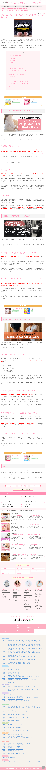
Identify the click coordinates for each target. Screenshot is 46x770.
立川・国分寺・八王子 (20, 649)
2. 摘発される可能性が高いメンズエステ (15, 65)
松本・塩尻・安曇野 (18, 675)
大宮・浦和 (27, 504)
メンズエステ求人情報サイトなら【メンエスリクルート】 (11, 6)
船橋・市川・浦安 (26, 656)
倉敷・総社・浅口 (19, 727)
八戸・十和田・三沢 (20, 694)
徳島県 (4, 734)
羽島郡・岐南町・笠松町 (20, 676)
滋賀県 (4, 717)
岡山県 (4, 727)
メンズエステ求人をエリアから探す (23, 489)
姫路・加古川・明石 (26, 714)
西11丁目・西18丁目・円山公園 (33, 686)
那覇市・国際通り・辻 (11, 753)
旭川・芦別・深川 (20, 689)
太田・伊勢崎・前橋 (18, 663)
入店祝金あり (5, 568)
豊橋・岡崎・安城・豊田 (12, 682)
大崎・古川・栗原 (35, 697)
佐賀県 (4, 744)
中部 (5, 666)
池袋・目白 (4, 496)
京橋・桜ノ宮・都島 (37, 707)
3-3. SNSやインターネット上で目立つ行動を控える (19, 81)
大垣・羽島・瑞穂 (36, 676)
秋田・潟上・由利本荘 (11, 699)
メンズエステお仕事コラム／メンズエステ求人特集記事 (31, 6)
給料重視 (19, 573)
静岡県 (4, 678)
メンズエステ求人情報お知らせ (8, 761)
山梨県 (4, 673)
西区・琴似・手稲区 (37, 687)
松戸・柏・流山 (33, 656)
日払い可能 (19, 568)
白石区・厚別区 (29, 687)
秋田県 (4, 699)
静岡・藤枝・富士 (18, 678)
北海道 (5, 684)
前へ (11, 486)
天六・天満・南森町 (20, 706)
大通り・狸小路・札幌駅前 (12, 686)
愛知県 (4, 679)
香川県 (4, 736)
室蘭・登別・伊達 (11, 690)
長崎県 (4, 746)
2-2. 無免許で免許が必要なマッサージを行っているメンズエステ (22, 70)
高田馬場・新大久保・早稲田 (18, 640)
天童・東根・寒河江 (26, 700)
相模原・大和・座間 (29, 651)
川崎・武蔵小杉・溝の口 (20, 651)
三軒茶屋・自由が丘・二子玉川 (13, 648)
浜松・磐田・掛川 (11, 678)
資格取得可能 (26, 604)
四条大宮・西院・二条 (34, 711)
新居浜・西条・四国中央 (21, 737)
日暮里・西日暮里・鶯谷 (29, 644)
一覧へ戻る (23, 486)
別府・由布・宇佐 (20, 749)
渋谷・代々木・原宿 (38, 640)
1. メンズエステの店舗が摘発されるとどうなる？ (17, 55)
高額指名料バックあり (28, 607)
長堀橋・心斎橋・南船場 (20, 707)
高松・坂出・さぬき (11, 736)
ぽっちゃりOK (37, 603)
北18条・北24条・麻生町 (12, 687)
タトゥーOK (37, 593)
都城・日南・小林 (18, 750)
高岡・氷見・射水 (18, 669)
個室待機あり (20, 570)
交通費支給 (26, 600)
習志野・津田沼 (19, 656)
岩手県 (4, 696)
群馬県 (4, 663)
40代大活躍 (37, 600)
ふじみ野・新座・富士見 (19, 655)
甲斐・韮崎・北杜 (18, 673)
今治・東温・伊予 (29, 737)
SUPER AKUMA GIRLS (17, 308)
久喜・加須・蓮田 (11, 655)
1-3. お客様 (11, 62)
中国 (5, 722)
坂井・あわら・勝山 (18, 672)
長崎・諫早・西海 (11, 746)
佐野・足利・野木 (27, 659)
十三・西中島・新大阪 (29, 707)
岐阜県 (4, 676)
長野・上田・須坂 (11, 675)
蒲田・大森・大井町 (39, 641)
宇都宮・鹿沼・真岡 (11, 659)
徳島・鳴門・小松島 (18, 734)
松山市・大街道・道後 (11, 737)
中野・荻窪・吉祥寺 (23, 648)
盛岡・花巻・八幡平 (11, 696)
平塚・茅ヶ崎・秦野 (28, 652)
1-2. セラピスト (12, 60)
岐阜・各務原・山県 (11, 676)
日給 (33, 568)
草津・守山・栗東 (18, 717)
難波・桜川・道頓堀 (11, 707)
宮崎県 (4, 750)
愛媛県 (4, 737)
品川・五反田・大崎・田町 (30, 641)
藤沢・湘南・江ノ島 (36, 651)
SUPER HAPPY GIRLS (16, 455)
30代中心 (37, 599)
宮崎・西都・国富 (11, 750)
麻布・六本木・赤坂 (6, 501)
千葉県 (4, 656)
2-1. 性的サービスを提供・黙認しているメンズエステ (19, 68)
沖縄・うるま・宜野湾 (20, 753)
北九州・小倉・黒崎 (18, 743)
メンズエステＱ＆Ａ (17, 761)
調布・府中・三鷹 (39, 648)
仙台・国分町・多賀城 (11, 697)
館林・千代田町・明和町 (27, 663)
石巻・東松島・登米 (20, 697)
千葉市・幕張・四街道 (11, 656)
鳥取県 (4, 724)
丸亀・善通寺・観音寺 (19, 736)
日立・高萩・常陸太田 (27, 662)
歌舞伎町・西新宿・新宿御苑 (31, 501)
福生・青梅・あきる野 (11, 649)
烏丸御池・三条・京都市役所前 (24, 711)
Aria (32, 308)
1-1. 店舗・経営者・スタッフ (14, 58)
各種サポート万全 (27, 606)
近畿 (5, 704)
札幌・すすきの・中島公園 (22, 686)
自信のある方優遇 (38, 606)
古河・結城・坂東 (19, 662)
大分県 (4, 749)
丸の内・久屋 (18, 679)
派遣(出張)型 (4, 590)
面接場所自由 (15, 597)
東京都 (4, 640)
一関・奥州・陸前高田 (19, 696)
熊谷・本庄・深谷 (28, 655)
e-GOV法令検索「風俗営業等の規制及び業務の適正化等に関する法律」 (32, 153)
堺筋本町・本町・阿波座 (30, 498)
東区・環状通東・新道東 (22, 687)
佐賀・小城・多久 (11, 744)
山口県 (4, 730)
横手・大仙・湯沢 (20, 699)
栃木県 (4, 659)
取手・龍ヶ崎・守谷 (11, 662)
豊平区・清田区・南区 (11, 689)
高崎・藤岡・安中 (11, 663)
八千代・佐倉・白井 (40, 656)
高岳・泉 (23, 679)
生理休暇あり (4, 597)
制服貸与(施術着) (27, 590)
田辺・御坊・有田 (19, 720)
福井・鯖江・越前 (11, 672)
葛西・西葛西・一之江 (29, 645)
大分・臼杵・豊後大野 (11, 749)
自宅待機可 (4, 596)
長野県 (4, 675)
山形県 (4, 700)
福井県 (4, 672)
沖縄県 (4, 753)
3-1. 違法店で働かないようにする (15, 76)
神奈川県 (4, 651)
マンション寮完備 (16, 590)
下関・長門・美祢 (25, 730)
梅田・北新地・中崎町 (29, 496)
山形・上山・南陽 (11, 700)
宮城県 (4, 697)
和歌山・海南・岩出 (11, 720)
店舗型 (3, 594)
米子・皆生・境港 (11, 724)
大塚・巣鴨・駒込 (37, 644)
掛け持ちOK (37, 596)
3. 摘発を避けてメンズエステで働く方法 (15, 74)
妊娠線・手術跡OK (38, 594)
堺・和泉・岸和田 (11, 710)
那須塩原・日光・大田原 (35, 659)
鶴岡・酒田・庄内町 (18, 700)
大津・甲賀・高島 (11, 717)
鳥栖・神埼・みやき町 (19, 744)
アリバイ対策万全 (36, 570)
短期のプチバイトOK (6, 573)
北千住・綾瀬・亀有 (37, 645)
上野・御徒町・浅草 (20, 644)
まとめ (8, 86)
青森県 (4, 694)
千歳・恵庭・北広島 (27, 689)
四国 (5, 732)
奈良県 (4, 718)
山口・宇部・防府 (11, 730)
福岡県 (4, 743)
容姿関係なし (37, 608)
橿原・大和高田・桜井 (19, 718)
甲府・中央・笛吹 (11, 673)
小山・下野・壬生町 (19, 659)
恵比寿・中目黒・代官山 (7, 506)
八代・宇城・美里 (18, 747)
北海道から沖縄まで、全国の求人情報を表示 (10, 757)
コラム (43, 13)
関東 (5, 638)
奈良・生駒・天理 (11, 718)
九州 (5, 741)
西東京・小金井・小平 (31, 648)
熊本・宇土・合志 (11, 747)
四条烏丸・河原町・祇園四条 (13, 711)
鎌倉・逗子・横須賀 (20, 652)
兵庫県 (4, 714)
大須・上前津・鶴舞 (36, 679)
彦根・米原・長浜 (25, 717)
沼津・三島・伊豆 (25, 678)
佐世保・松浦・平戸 (18, 746)
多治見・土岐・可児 (29, 676)
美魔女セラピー (15, 99)
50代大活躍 (37, 602)
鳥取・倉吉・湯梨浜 (18, 724)
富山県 (4, 669)
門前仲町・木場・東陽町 (20, 645)
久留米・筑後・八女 (26, 743)
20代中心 (37, 597)
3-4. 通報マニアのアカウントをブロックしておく (19, 83)
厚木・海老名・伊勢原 (11, 652)
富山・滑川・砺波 (11, 669)
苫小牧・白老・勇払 (35, 689)
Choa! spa (33, 455)
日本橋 (26, 506)
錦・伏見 (27, 679)
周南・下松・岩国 (18, 730)
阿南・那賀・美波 (11, 734)
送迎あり (15, 592)
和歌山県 (4, 720)
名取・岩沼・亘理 (28, 697)
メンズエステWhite (35, 99)
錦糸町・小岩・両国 (11, 645)
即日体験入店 (5, 570)
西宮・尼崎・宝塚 (18, 714)
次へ (35, 486)
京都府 (4, 711)
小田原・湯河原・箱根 (36, 652)
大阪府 (4, 706)
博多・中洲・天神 (6, 498)
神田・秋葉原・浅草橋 (11, 644)
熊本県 (4, 747)
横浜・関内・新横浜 (6, 504)
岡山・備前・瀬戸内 (11, 727)
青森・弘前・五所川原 (11, 694)
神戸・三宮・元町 (11, 714)
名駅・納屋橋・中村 (11, 679)
